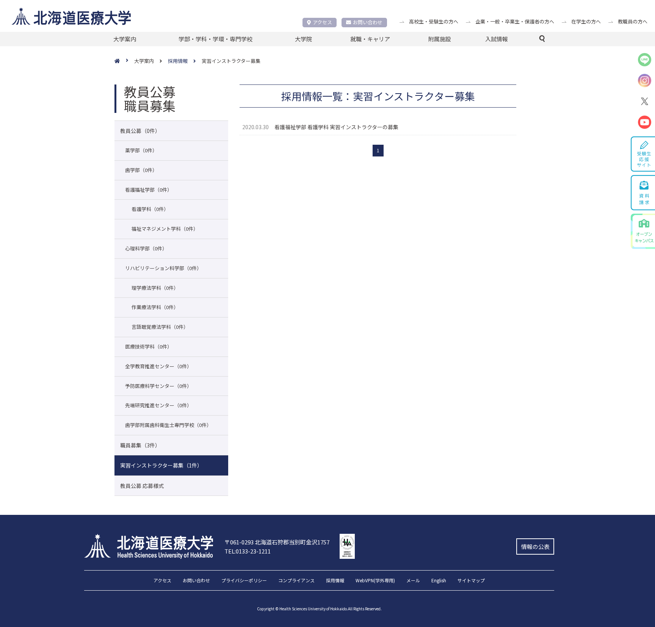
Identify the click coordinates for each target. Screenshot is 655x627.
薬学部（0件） (141, 150)
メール (413, 580)
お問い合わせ (367, 22)
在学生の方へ (586, 21)
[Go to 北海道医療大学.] (124, 61)
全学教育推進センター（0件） (158, 366)
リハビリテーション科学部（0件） (163, 268)
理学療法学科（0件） (155, 287)
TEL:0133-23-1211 (247, 551)
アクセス (322, 22)
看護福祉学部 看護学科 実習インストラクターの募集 (336, 127)
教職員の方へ (632, 21)
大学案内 (124, 39)
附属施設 (439, 39)
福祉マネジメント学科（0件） (165, 228)
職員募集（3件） (140, 445)
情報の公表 (535, 546)
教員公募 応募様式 (142, 485)
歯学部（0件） (141, 170)
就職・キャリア (370, 39)
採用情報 (335, 580)
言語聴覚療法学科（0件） (160, 326)
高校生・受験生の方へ (433, 21)
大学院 (303, 39)
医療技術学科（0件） (148, 346)
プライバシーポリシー (244, 580)
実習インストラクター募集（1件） (161, 465)
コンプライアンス (296, 580)
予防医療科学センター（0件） (158, 385)
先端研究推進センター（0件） (158, 405)
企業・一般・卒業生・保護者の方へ (514, 21)
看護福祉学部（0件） (148, 189)
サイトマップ (471, 580)
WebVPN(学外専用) (375, 580)
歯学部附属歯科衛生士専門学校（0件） (168, 424)
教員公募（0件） (140, 130)
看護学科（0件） (150, 209)
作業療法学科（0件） (155, 307)
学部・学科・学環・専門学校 (215, 39)
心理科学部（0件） (146, 248)
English (438, 580)
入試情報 (496, 39)
